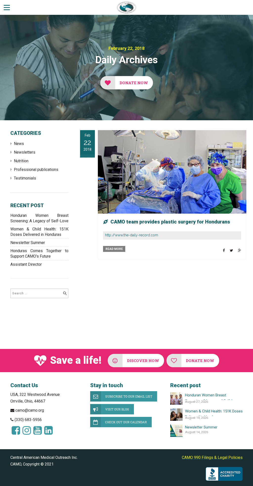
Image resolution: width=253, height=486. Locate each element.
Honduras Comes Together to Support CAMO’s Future (39, 253)
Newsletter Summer (27, 242)
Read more (114, 249)
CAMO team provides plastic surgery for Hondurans (170, 222)
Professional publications (36, 169)
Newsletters (24, 152)
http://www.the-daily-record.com (131, 235)
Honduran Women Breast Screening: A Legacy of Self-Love (39, 218)
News (19, 143)
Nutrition (21, 161)
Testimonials (25, 178)
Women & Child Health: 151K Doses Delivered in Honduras (39, 232)
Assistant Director (26, 264)
